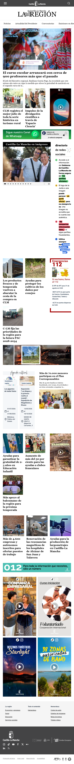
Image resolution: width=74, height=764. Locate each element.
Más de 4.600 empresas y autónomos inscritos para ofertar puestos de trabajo (13, 546)
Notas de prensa (56, 717)
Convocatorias (48, 23)
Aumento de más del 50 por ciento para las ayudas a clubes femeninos (35, 462)
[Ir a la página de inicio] (37, 3)
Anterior (44, 184)
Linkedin (4, 748)
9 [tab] (25, 183)
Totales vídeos (56, 720)
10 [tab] (28, 183)
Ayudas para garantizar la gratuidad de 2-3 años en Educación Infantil (12, 463)
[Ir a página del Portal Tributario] (37, 355)
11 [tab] (30, 183)
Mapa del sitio (30, 758)
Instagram (4, 744)
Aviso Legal (20, 758)
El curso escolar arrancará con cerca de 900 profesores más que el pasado (35, 74)
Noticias (7, 23)
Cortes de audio (56, 710)
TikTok (8, 744)
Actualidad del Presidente (26, 23)
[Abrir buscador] (68, 3)
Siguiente (49, 184)
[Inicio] (18, 736)
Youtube (13, 744)
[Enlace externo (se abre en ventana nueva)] (60, 107)
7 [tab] (20, 183)
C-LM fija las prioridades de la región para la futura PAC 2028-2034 (12, 334)
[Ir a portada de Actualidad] (37, 14)
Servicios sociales (11, 720)
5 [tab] (15, 183)
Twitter (22, 744)
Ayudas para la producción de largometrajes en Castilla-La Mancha (59, 545)
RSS (8, 748)
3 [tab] (10, 183)
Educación (8, 717)
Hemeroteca (32, 710)
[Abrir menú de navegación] (5, 3)
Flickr (27, 744)
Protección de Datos (9, 758)
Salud (7, 713)
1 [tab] (5, 183)
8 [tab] (23, 183)
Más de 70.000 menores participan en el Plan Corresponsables (53, 376)
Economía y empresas (12, 710)
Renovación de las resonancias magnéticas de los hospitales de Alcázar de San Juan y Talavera (36, 548)
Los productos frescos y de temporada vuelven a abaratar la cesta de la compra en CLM (12, 291)
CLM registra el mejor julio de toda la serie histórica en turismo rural (13, 117)
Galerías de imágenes (58, 713)
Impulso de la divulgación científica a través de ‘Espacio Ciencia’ (34, 118)
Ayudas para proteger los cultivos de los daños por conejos (34, 287)
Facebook (18, 744)
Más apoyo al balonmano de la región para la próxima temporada (12, 503)
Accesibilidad (41, 758)
